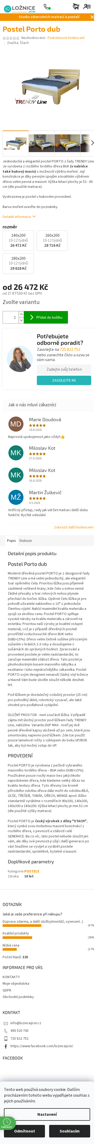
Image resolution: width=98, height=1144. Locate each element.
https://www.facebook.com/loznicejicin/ (41, 1046)
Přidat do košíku (49, 317)
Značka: (18, 43)
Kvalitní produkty (16, 933)
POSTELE (31, 871)
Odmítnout (24, 1131)
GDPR (7, 990)
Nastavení (47, 1114)
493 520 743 (19, 1030)
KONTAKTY (11, 977)
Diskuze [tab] (26, 540)
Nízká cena (11, 945)
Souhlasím (70, 1131)
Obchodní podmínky (18, 997)
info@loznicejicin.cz (25, 1023)
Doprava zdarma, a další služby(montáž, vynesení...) (43, 921)
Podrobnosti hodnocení (66, 38)
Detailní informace (17, 216)
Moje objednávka (16, 983)
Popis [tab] (11, 540)
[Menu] (88, 6)
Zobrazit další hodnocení (73, 527)
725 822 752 (70, 349)
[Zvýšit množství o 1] (21, 314)
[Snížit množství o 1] (21, 320)
